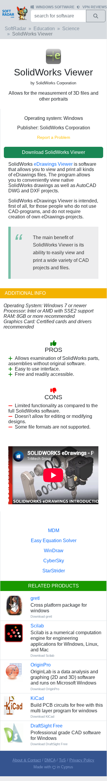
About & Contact (26, 760)
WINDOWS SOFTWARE (55, 7)
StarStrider (53, 570)
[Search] (96, 16)
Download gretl (41, 616)
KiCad (37, 698)
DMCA (49, 760)
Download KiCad (42, 716)
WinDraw (53, 550)
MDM (53, 530)
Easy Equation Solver (53, 540)
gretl (35, 598)
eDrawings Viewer (53, 164)
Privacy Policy (81, 760)
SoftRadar (15, 28)
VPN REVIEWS (94, 7)
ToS (62, 760)
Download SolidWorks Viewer (53, 152)
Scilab (37, 625)
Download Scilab (42, 655)
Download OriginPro (45, 689)
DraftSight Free (47, 725)
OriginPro (41, 664)
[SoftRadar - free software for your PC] (14, 13)
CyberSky (53, 560)
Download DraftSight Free (49, 744)
